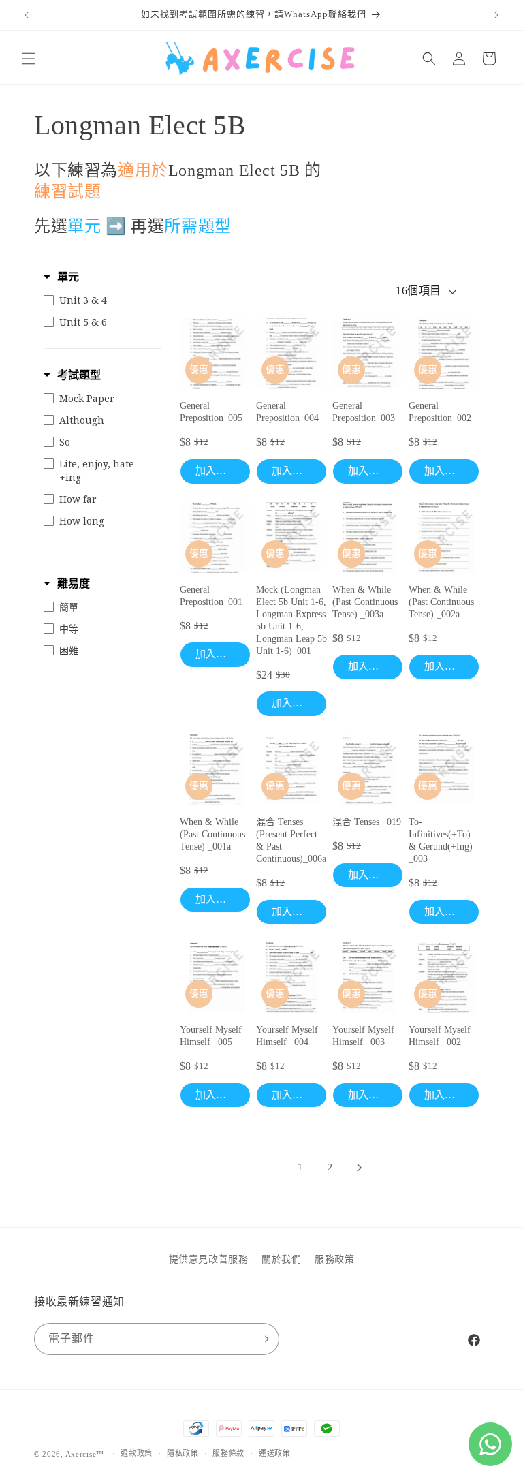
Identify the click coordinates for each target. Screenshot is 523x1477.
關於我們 (281, 1259)
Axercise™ (84, 1454)
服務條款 (228, 1453)
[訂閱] (264, 1339)
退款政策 (137, 1453)
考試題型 (79, 375)
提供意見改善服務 (209, 1259)
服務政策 (334, 1259)
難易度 (73, 583)
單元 (68, 277)
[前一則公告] (27, 15)
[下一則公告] (496, 15)
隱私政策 (183, 1453)
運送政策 (275, 1453)
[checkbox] (99, 300)
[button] (29, 59)
